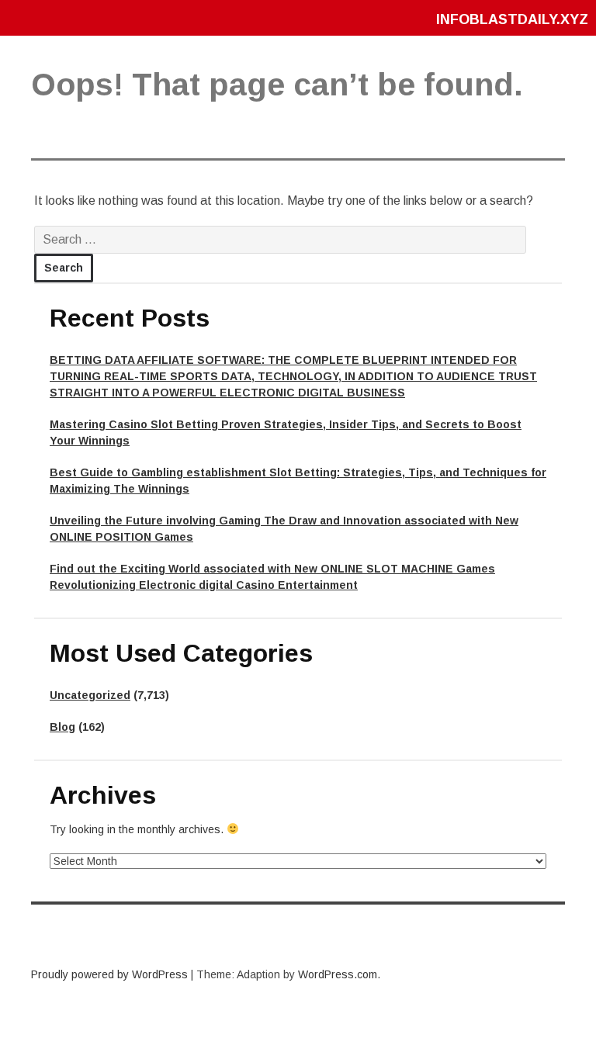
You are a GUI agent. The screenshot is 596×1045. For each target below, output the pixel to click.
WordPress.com (337, 974)
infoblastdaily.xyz (512, 19)
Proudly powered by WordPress (109, 974)
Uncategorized (90, 695)
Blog (62, 727)
